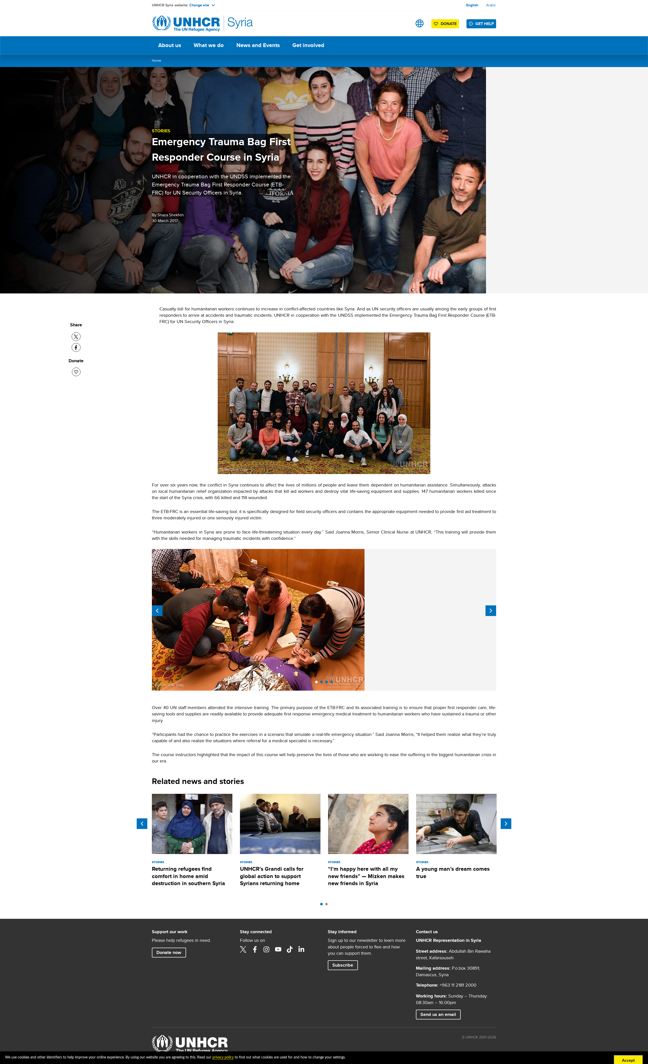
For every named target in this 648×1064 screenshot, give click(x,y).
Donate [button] (449, 24)
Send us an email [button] (438, 1014)
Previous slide (157, 610)
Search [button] (403, 23)
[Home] (187, 23)
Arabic (491, 5)
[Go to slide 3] (327, 683)
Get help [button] (484, 24)
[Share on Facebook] (76, 347)
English (472, 5)
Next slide (490, 610)
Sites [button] (419, 23)
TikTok (290, 949)
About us (169, 45)
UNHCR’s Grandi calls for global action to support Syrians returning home (271, 876)
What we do (209, 45)
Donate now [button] (168, 952)
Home (156, 60)
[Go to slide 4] (332, 683)
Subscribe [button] (342, 965)
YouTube (278, 949)
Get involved (308, 45)
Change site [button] (199, 5)
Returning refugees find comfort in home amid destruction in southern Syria (188, 876)
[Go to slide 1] (317, 683)
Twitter (243, 949)
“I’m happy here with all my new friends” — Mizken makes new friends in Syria (366, 876)
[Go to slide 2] (322, 683)
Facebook (255, 949)
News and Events (258, 45)
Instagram (266, 949)
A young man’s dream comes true (453, 872)
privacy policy (223, 1057)
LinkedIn (301, 949)
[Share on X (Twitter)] (76, 336)
